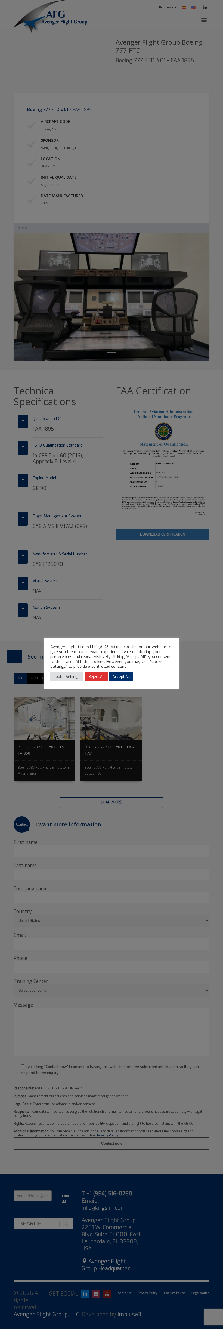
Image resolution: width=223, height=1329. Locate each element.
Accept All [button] (121, 676)
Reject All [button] (97, 676)
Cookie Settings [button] (66, 676)
